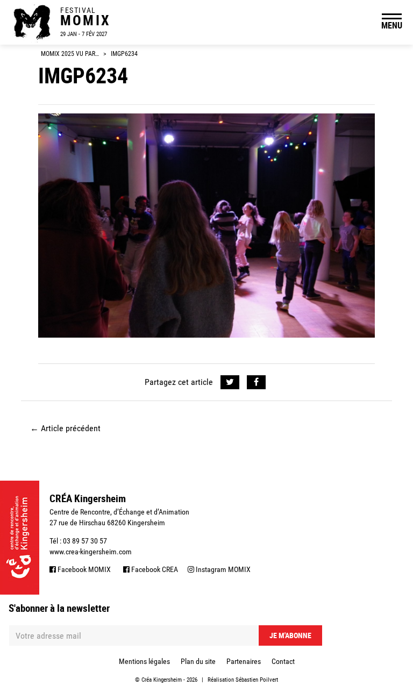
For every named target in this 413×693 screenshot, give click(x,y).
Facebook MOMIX (83, 569)
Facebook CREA (154, 569)
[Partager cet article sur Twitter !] (229, 382)
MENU (391, 25)
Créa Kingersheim (161, 679)
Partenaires (243, 661)
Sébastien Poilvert (257, 679)
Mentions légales (144, 661)
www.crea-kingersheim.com (90, 551)
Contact (283, 661)
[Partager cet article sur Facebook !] (256, 382)
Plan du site (198, 661)
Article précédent (65, 428)
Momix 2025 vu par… (70, 54)
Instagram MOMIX (222, 569)
